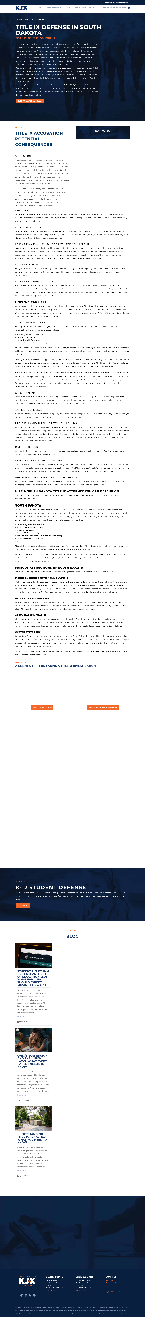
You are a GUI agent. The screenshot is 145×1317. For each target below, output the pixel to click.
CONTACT (122, 8)
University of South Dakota (30, 524)
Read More (72, 857)
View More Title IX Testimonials (103, 707)
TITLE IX (41, 8)
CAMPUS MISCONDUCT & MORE (75, 8)
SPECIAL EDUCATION (54, 8)
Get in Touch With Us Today (30, 101)
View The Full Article (42, 707)
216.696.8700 (50, 1290)
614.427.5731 (80, 1290)
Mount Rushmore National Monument (81, 582)
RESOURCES (93, 8)
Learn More (23, 905)
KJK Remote (110, 1280)
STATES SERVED (112, 8)
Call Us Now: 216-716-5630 (115, 2)
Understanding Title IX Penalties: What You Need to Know (32, 1138)
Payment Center (111, 1283)
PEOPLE (103, 8)
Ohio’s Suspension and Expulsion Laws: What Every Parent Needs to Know (32, 1061)
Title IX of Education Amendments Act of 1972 (52, 85)
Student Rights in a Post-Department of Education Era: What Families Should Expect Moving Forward (33, 978)
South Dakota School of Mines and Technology (40, 535)
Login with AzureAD (113, 1292)
